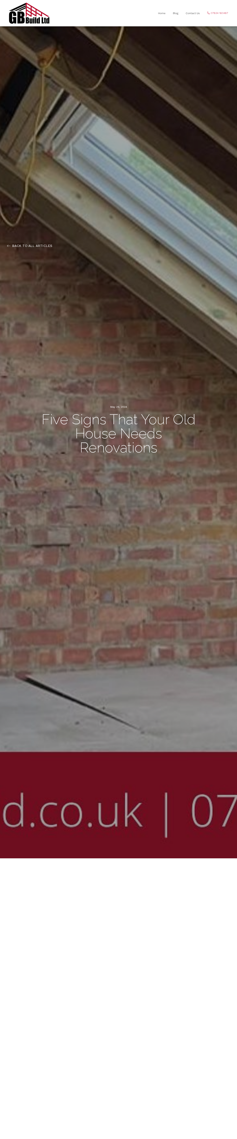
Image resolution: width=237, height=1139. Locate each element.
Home (162, 13)
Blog (175, 13)
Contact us (193, 13)
